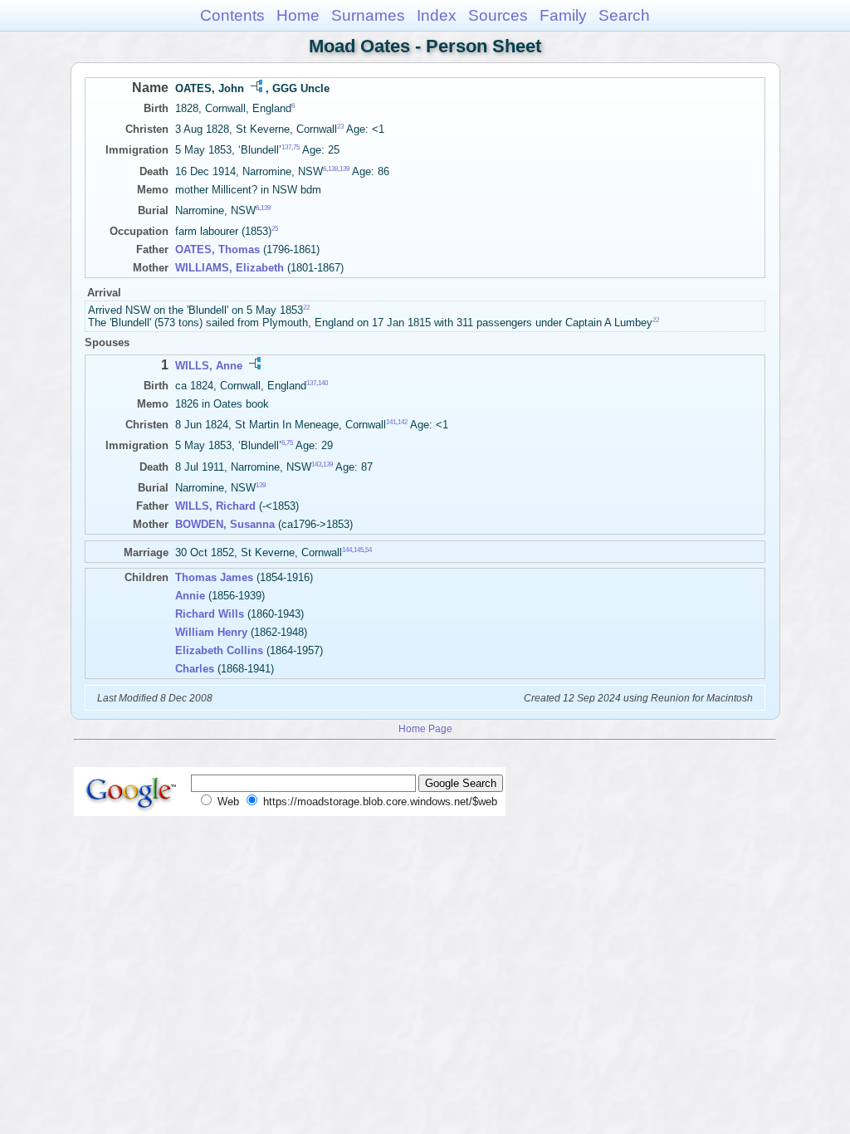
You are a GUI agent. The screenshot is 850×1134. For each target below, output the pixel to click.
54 (368, 550)
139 (344, 168)
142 (403, 422)
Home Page (425, 728)
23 (340, 126)
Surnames (368, 15)
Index (437, 15)
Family (563, 15)
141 (391, 422)
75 (296, 147)
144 (347, 550)
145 (359, 550)
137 (286, 147)
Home (298, 15)
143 (316, 463)
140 (323, 383)
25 (274, 228)
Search (624, 15)
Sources (498, 15)
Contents (232, 15)
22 (306, 307)
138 (333, 168)
